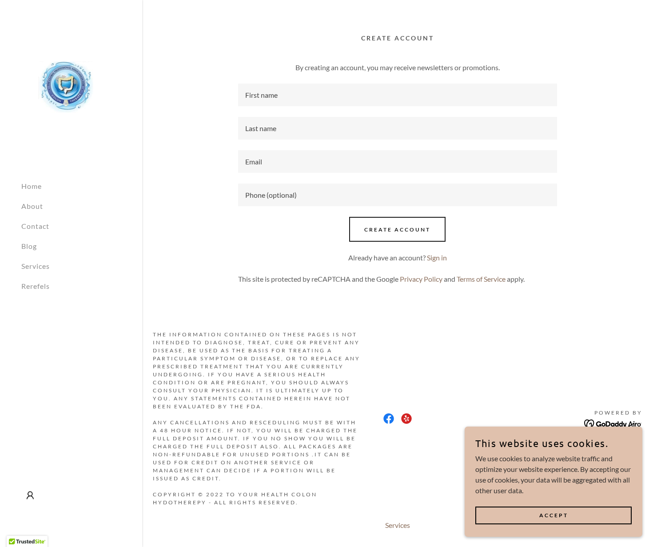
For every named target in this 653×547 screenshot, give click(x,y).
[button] (30, 495)
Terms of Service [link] (481, 279)
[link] (65, 86)
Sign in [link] (437, 257)
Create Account (397, 229)
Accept (553, 515)
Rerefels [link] (35, 286)
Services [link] (35, 266)
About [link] (32, 206)
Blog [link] (29, 246)
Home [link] (31, 186)
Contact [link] (35, 226)
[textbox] (397, 95)
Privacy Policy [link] (421, 279)
